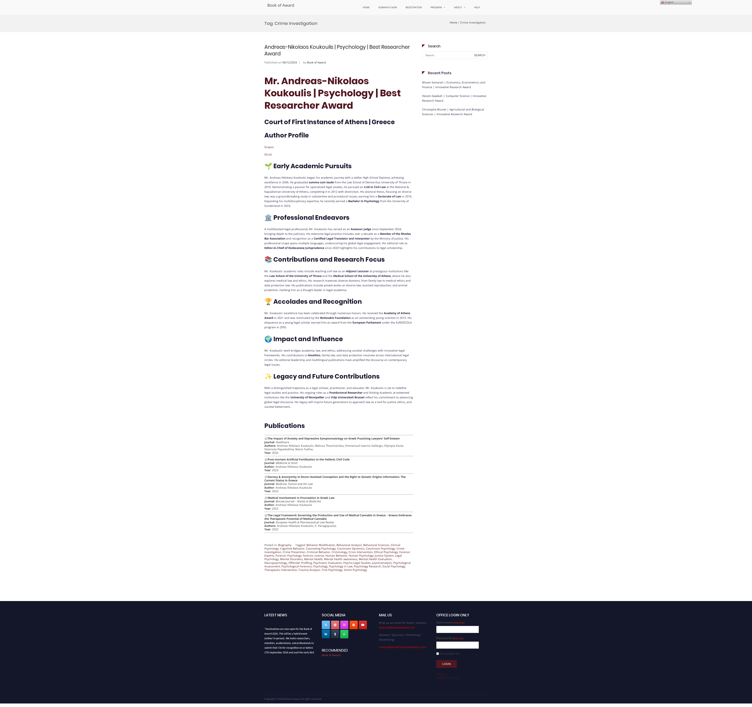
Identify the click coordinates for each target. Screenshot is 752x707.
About (458, 7)
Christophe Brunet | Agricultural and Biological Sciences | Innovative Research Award (453, 112)
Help (477, 7)
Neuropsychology (275, 563)
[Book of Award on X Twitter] (326, 625)
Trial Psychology (332, 570)
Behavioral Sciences (376, 545)
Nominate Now (387, 7)
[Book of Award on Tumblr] (335, 634)
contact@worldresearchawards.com (402, 647)
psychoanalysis (382, 563)
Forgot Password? (447, 678)
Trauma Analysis (309, 570)
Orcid (268, 154)
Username (450, 622)
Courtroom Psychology (380, 548)
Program (436, 7)
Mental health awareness (340, 559)
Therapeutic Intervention (280, 570)
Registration (414, 7)
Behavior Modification (320, 545)
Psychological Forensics (296, 566)
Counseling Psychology (321, 548)
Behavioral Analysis (349, 545)
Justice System (384, 555)
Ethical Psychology (386, 552)
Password (450, 638)
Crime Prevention (294, 552)
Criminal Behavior (318, 552)
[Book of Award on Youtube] (363, 625)
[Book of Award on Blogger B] (354, 625)
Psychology (320, 566)
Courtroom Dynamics (351, 548)
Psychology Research (367, 566)
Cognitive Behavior (292, 548)
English (668, 2)
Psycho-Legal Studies (357, 563)
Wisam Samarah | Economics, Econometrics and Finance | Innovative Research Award (453, 84)
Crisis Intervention (361, 552)
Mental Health (313, 559)
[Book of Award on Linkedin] (326, 634)
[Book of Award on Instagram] (344, 625)
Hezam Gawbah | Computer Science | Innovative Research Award (454, 98)
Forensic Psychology (289, 555)
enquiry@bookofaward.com (397, 627)
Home (366, 7)
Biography (284, 545)
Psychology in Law (340, 566)
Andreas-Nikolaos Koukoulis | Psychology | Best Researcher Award (337, 50)
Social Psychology (393, 566)
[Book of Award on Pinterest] (335, 625)
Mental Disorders (291, 559)
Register (441, 674)
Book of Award (280, 5)
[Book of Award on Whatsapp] (344, 634)
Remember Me (450, 653)
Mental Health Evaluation (375, 559)
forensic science (313, 555)
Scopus (269, 147)
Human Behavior (336, 555)
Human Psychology (361, 555)
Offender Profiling (300, 563)
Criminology (339, 552)
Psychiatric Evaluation (327, 563)
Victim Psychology (355, 570)
